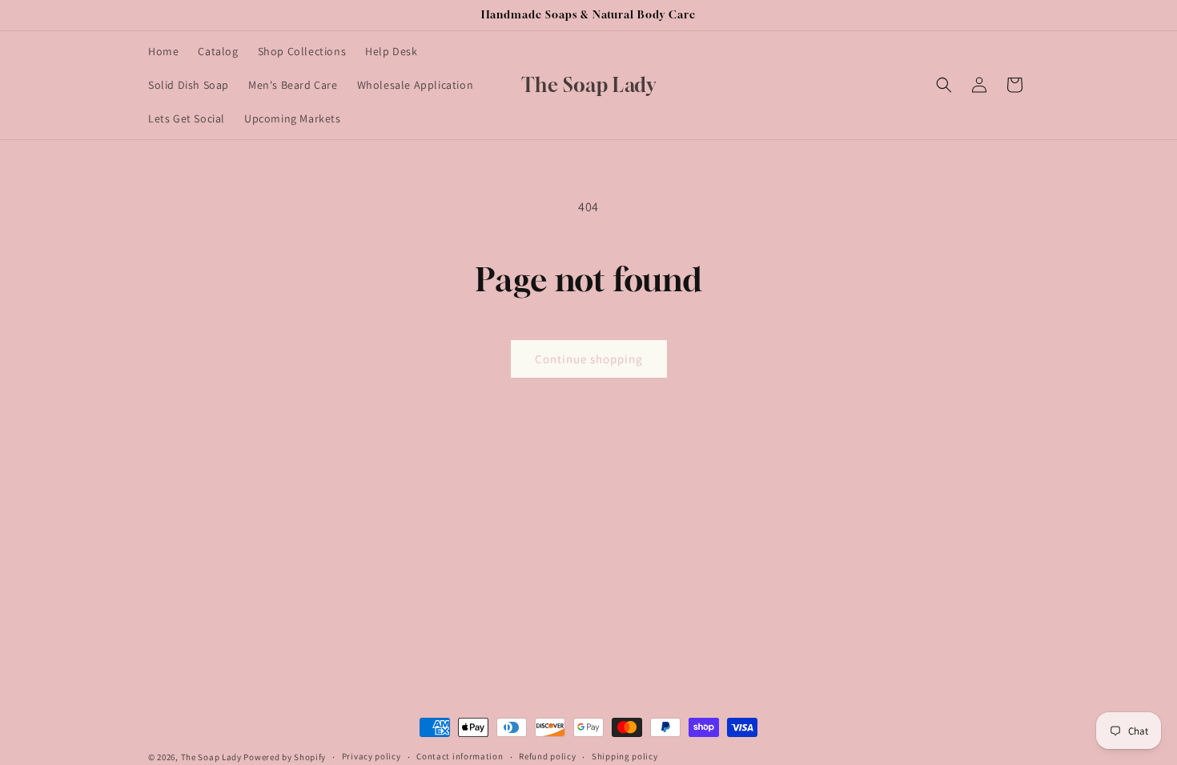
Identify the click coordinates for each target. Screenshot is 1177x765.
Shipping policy (625, 756)
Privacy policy (371, 756)
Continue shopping (589, 358)
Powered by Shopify (284, 757)
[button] (944, 84)
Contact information (459, 756)
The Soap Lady (211, 757)
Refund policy (547, 756)
